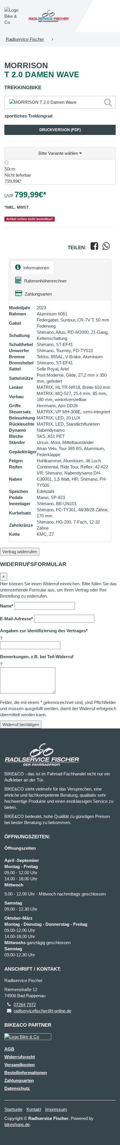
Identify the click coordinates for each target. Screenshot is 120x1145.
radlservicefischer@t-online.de (42, 1010)
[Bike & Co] (27, 1036)
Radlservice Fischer (25, 39)
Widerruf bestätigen (20, 724)
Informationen (35, 267)
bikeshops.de (17, 1124)
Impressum (56, 1109)
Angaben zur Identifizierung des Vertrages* (44, 630)
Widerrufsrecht (19, 1056)
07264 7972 (25, 1004)
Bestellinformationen (25, 1072)
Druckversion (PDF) (60, 130)
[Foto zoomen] (60, 102)
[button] (60, 153)
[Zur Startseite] (48, 16)
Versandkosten (19, 1064)
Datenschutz (17, 1088)
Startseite (13, 1109)
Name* (6, 605)
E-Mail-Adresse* (16, 618)
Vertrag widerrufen (19, 551)
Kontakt (34, 1109)
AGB (9, 1048)
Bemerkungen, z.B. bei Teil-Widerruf (36, 656)
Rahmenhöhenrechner (45, 280)
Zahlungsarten (38, 293)
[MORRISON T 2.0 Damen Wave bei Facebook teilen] (94, 247)
